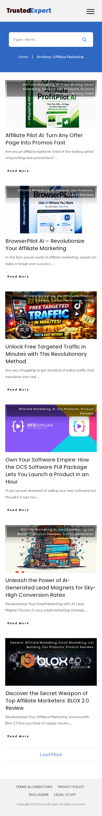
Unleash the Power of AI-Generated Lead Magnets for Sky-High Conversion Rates (50, 588)
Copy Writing (72, 84)
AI (57, 84)
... (56, 157)
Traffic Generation (67, 300)
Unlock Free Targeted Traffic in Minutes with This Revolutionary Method (46, 354)
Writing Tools (82, 93)
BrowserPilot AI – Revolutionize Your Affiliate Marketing (44, 244)
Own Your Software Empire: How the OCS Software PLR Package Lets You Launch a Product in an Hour (47, 470)
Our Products (68, 89)
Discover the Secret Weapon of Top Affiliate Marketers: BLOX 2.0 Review (47, 701)
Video (89, 300)
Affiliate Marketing (39, 84)
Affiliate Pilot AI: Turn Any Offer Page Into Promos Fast (44, 139)
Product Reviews (80, 195)
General (48, 89)
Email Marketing (72, 529)
